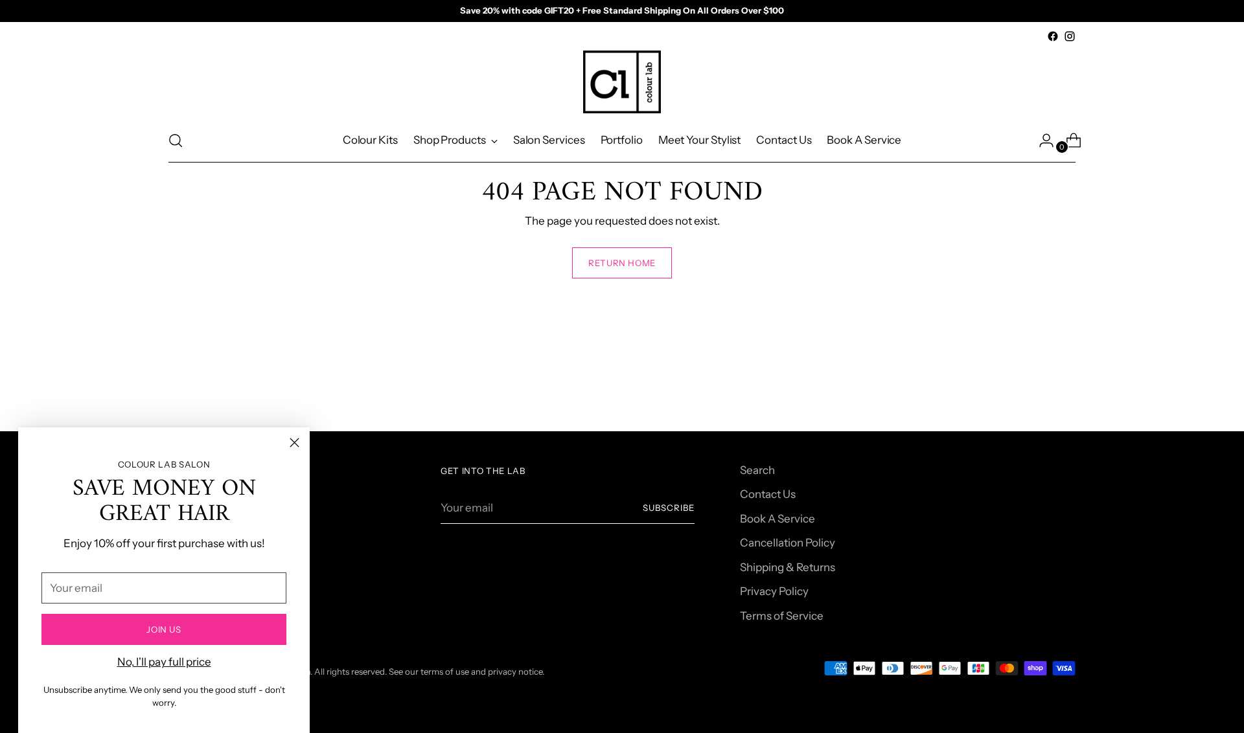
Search (757, 470)
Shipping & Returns (787, 567)
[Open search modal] (176, 140)
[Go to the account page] (1041, 140)
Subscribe (669, 507)
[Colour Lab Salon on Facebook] (1053, 36)
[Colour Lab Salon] (622, 82)
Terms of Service (782, 615)
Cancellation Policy (787, 542)
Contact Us (768, 494)
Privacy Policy (774, 591)
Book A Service (777, 518)
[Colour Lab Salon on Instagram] (1070, 36)
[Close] (294, 443)
